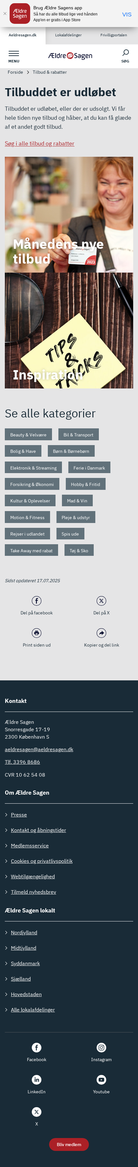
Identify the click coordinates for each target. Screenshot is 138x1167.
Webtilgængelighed (33, 876)
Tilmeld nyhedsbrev (33, 892)
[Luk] (5, 13)
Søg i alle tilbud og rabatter (39, 143)
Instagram (101, 1059)
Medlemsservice (30, 845)
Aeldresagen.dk (23, 35)
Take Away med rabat (31, 551)
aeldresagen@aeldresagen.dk (39, 749)
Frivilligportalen (113, 35)
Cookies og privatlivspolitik (42, 861)
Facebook (36, 1059)
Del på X (101, 613)
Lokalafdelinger (68, 35)
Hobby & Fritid (85, 484)
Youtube (101, 1092)
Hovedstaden (26, 994)
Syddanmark (25, 963)
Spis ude (70, 534)
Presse (19, 814)
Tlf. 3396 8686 (22, 762)
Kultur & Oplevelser (30, 501)
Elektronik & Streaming (33, 468)
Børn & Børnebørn (71, 451)
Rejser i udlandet (27, 534)
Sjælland (21, 979)
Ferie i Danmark (89, 468)
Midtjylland (23, 948)
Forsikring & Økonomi (32, 484)
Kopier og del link (101, 645)
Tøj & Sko (79, 551)
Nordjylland (24, 932)
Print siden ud (37, 645)
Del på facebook (37, 613)
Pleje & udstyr (76, 517)
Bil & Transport (78, 435)
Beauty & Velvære (28, 435)
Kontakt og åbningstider (38, 830)
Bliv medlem (69, 1144)
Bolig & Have (23, 451)
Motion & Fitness (27, 517)
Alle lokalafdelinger (33, 1009)
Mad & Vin (77, 501)
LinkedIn (37, 1092)
